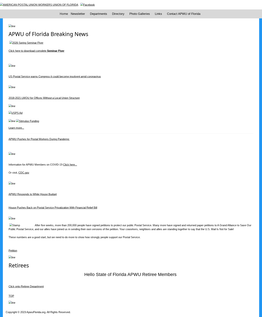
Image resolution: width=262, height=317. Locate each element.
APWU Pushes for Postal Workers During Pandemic (39, 139)
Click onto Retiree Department (26, 286)
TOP (11, 295)
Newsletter (78, 14)
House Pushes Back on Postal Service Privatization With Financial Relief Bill (53, 207)
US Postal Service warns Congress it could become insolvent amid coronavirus (55, 76)
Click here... (70, 164)
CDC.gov (23, 172)
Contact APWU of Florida (183, 14)
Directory (118, 14)
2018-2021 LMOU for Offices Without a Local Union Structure (44, 97)
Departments (98, 14)
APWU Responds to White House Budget (33, 194)
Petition (13, 250)
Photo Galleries (139, 14)
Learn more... (16, 127)
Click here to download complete (36, 50)
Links (158, 14)
